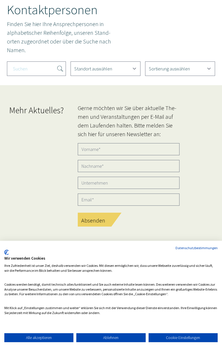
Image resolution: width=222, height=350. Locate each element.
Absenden (93, 220)
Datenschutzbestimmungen (196, 248)
